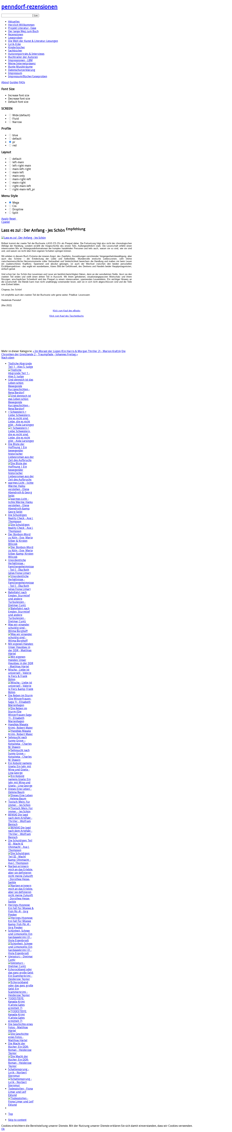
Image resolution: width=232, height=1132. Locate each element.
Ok (3, 1129)
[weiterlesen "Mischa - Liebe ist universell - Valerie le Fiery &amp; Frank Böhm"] (21, 692)
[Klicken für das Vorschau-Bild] (23, 237)
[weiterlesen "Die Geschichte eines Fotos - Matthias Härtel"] (21, 1040)
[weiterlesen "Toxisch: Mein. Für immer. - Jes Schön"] (21, 811)
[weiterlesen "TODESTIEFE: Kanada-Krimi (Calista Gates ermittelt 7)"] (21, 1021)
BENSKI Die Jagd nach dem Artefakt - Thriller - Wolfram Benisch (20, 819)
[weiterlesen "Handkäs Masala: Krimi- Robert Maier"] (21, 734)
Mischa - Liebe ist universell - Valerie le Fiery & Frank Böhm (19, 674)
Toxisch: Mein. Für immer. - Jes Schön (19, 803)
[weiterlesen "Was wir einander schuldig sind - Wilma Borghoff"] (21, 640)
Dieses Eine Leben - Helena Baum (20, 790)
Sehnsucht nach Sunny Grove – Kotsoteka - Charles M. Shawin (20, 742)
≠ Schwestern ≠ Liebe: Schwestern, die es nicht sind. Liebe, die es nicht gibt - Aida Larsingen (21, 418)
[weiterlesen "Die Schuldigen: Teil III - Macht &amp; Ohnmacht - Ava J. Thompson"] (21, 863)
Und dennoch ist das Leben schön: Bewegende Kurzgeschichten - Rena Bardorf (20, 386)
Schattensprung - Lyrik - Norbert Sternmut (18, 1072)
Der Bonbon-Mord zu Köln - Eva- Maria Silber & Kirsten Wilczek (20, 539)
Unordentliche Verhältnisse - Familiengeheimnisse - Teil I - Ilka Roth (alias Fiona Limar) (21, 567)
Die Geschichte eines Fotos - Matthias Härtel (20, 1027)
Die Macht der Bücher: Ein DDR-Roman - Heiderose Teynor (19, 1048)
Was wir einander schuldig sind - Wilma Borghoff (18, 628)
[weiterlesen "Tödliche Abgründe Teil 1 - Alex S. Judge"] (21, 376)
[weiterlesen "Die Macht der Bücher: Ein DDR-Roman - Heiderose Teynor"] (21, 1066)
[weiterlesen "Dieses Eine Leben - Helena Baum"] (21, 798)
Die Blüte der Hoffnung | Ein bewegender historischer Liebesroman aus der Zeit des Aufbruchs (21, 452)
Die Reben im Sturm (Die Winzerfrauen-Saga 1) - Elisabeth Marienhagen (20, 700)
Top (10, 1114)
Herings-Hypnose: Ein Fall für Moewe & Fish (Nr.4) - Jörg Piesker (21, 909)
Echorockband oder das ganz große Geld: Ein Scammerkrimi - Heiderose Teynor (20, 974)
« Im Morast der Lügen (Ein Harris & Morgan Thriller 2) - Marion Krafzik (77, 351)
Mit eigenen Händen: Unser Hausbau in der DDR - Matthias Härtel (20, 648)
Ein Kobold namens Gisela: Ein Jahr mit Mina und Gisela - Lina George (20, 768)
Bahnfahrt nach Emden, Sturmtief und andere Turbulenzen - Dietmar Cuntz (19, 599)
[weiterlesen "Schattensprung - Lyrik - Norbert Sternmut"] (21, 1085)
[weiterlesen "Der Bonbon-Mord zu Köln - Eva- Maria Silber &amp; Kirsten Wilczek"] (21, 557)
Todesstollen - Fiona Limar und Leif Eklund (20, 1092)
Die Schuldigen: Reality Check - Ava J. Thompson (20, 518)
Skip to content (17, 1119)
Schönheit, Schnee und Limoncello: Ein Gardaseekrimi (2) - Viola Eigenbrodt (20, 935)
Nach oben (7, 357)
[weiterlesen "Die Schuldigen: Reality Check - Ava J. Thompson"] (21, 531)
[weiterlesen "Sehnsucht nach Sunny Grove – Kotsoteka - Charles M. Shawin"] (21, 760)
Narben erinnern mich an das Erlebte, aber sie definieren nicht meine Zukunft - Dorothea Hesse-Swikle (20, 874)
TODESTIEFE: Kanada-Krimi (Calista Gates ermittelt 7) (16, 1003)
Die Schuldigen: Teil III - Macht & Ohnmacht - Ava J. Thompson (20, 845)
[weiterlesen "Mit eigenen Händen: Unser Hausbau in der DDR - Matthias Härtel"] (21, 666)
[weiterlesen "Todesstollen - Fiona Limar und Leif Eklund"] (21, 1104)
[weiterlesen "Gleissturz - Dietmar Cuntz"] (21, 966)
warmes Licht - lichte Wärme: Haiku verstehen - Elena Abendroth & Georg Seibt (20, 489)
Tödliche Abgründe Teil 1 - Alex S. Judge (20, 365)
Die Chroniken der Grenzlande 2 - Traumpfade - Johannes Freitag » (63, 353)
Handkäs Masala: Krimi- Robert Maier (20, 726)
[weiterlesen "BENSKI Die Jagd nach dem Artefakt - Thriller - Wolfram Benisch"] (21, 837)
